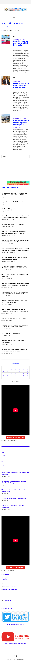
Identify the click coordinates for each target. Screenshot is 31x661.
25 (23, 375)
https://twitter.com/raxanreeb (15, 624)
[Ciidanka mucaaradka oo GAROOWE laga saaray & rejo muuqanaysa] (6, 118)
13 (3, 373)
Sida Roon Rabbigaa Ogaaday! (10, 208)
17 (19, 373)
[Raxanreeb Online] (15, 9)
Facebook (8, 600)
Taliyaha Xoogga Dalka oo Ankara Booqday (14, 498)
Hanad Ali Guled (18, 47)
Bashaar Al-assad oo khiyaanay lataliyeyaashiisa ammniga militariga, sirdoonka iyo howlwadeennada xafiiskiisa (15, 241)
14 (7, 373)
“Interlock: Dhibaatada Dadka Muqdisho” (13, 224)
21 (7, 375)
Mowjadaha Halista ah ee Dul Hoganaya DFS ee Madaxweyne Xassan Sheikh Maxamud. (15, 292)
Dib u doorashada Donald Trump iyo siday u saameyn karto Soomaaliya (14, 258)
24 (19, 375)
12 (27, 371)
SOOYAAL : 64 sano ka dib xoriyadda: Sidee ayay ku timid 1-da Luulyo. (14, 301)
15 (11, 373)
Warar (24, 39)
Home (3, 30)
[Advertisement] (14, 171)
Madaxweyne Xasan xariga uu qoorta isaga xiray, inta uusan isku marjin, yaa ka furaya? (15, 325)
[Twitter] (19, 656)
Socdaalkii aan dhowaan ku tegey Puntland (14, 318)
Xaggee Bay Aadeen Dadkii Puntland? (12, 201)
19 (27, 373)
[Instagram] (17, 656)
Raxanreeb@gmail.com (10, 589)
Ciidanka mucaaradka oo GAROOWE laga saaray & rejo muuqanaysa (21, 122)
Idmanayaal (4, 459)
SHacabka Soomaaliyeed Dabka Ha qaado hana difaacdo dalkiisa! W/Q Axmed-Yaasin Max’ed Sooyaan (15, 284)
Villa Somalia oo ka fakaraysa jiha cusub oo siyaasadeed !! (14, 341)
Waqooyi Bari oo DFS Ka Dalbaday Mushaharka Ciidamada (15, 473)
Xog (3, 465)
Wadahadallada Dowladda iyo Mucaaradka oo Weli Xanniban (14, 490)
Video (3, 462)
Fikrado (15, 81)
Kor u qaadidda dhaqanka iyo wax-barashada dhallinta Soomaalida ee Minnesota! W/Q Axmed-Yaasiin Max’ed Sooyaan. (15, 194)
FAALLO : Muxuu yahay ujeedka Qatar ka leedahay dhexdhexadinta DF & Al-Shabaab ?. (15, 310)
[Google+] (14, 656)
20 (3, 375)
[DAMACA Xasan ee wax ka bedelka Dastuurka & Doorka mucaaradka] (6, 80)
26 (27, 375)
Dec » (17, 381)
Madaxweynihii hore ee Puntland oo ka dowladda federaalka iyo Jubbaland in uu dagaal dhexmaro (15, 249)
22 (11, 375)
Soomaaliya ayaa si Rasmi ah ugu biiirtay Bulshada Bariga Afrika (21, 43)
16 (15, 373)
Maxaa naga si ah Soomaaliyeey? (11, 333)
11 (23, 371)
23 (15, 375)
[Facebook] (12, 656)
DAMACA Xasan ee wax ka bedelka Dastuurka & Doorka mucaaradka (21, 85)
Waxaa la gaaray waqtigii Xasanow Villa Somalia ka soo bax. (15, 275)
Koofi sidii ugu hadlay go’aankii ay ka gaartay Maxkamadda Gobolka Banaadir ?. (14, 350)
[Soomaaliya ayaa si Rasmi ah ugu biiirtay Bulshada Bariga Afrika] (6, 39)
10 (19, 371)
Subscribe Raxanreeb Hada (16, 437)
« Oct (13, 381)
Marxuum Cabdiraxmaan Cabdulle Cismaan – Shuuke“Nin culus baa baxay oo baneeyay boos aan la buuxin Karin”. (15, 267)
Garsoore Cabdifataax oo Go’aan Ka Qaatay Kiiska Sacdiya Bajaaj (14, 482)
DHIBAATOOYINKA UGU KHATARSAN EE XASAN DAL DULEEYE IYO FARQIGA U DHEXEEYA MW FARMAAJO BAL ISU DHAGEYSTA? (14, 232)
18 (23, 373)
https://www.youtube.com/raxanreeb (15, 643)
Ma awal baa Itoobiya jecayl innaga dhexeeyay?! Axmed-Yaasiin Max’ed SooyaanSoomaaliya (15, 216)
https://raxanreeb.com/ (9, 586)
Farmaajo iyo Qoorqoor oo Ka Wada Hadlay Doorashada (14, 506)
